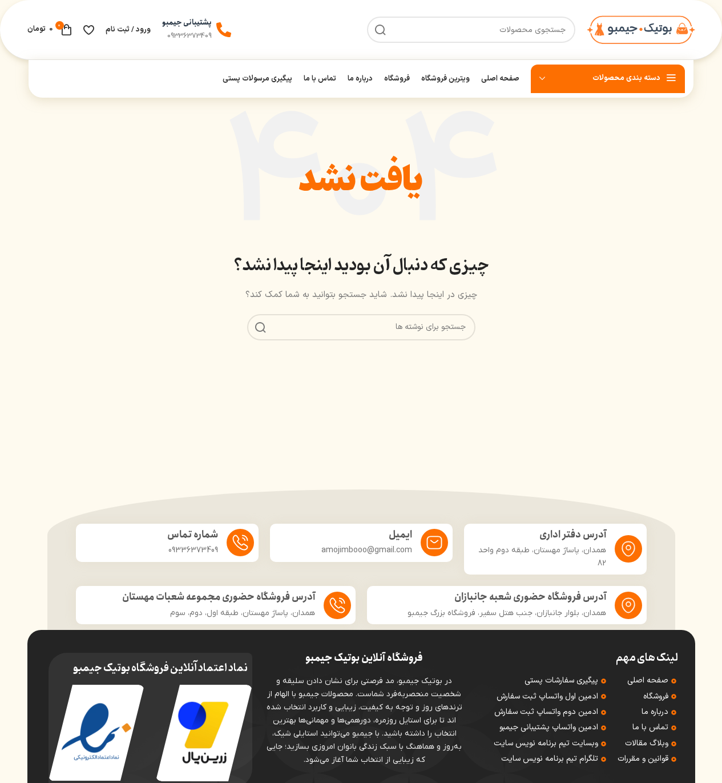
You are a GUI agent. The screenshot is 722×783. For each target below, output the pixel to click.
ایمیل (400, 535)
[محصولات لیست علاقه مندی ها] (89, 29)
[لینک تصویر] (204, 732)
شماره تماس (192, 535)
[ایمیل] (434, 542)
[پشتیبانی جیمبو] (223, 29)
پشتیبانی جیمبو (187, 23)
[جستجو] (260, 327)
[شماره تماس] (240, 542)
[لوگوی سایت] (641, 29)
